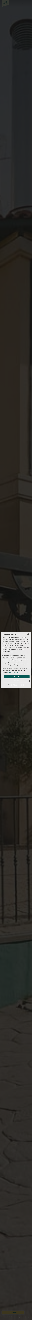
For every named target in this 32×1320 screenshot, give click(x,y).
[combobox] (28, 634)
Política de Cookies (12, 672)
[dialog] (16, 660)
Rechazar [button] (16, 681)
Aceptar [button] (16, 676)
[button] (16, 685)
